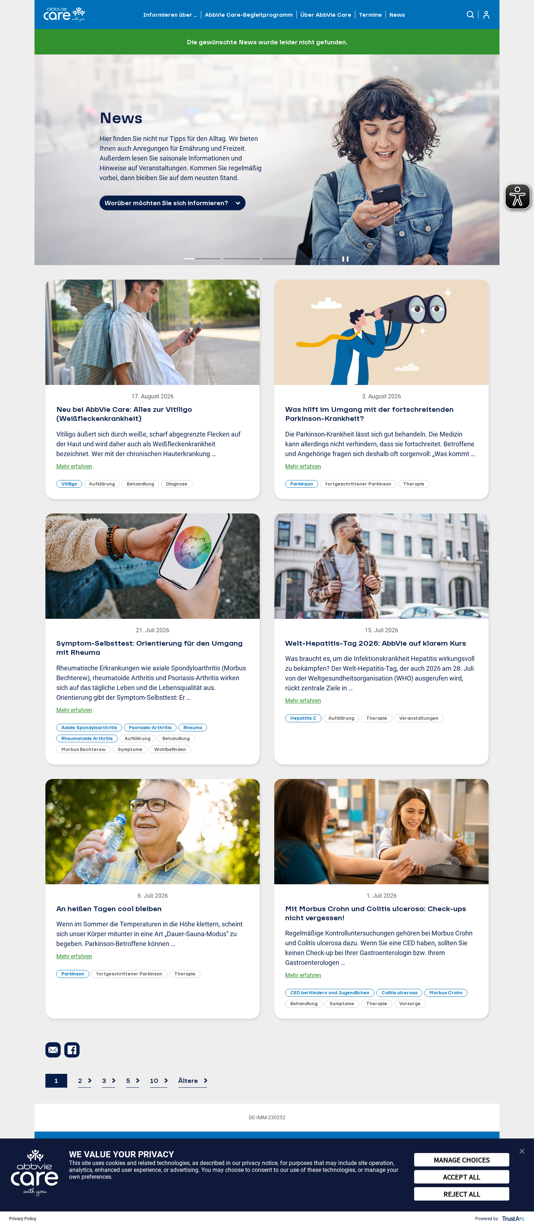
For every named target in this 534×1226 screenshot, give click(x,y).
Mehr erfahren (74, 466)
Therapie (413, 484)
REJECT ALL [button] (462, 1193)
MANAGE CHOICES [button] (462, 1159)
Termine (370, 14)
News (397, 14)
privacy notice (260, 1163)
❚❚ (345, 258)
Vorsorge (410, 1003)
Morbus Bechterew (83, 749)
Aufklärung (102, 484)
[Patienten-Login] (486, 14)
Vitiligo (69, 484)
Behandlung (140, 484)
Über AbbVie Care (325, 14)
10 (154, 1080)
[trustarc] (512, 1219)
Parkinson (301, 484)
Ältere (188, 1080)
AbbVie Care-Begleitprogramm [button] (249, 14)
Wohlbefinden (170, 749)
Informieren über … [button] (170, 14)
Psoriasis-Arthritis (150, 727)
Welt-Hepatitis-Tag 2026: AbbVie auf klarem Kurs (375, 643)
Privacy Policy (22, 1218)
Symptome (130, 749)
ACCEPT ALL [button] (461, 1176)
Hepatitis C (303, 718)
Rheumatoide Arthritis (87, 738)
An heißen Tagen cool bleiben (109, 908)
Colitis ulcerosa (399, 992)
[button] (470, 14)
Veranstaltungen (418, 718)
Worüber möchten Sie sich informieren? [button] (166, 203)
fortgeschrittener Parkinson (358, 484)
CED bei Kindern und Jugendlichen (329, 992)
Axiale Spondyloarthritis (89, 727)
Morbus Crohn (445, 992)
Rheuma (192, 727)
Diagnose (176, 484)
